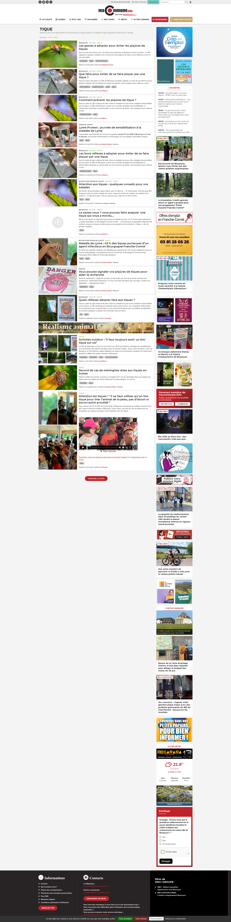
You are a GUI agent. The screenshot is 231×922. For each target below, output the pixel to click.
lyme (81, 140)
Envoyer (166, 861)
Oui (164, 837)
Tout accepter (125, 918)
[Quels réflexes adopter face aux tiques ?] (57, 305)
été (81, 314)
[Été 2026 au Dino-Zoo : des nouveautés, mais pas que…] (174, 421)
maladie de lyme (97, 87)
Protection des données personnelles (56, 893)
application (83, 287)
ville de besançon (101, 61)
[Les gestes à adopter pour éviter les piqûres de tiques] (57, 51)
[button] (186, 2)
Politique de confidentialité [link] (175, 919)
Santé (99, 43)
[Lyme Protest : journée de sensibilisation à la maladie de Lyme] (57, 133)
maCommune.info (138, 457)
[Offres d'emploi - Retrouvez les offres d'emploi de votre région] (174, 222)
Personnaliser (156, 918)
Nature (92, 43)
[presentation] (158, 622)
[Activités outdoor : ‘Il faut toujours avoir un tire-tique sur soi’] (57, 345)
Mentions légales (48, 899)
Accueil (43, 37)
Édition (118, 14)
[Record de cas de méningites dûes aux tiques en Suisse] (57, 376)
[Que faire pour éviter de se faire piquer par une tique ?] (57, 80)
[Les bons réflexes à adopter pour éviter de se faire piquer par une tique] (57, 159)
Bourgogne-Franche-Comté (91, 181)
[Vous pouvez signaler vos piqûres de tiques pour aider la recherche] (57, 277)
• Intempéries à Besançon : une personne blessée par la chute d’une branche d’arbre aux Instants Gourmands (174, 102)
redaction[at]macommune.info (95, 886)
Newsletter (48, 908)
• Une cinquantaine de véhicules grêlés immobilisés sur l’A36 (173, 131)
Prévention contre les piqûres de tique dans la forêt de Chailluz (103, 457)
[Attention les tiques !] (57, 402)
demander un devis (96, 898)
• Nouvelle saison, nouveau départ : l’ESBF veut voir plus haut (172, 94)
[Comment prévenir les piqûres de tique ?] (57, 106)
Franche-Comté (86, 125)
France (82, 269)
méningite (83, 383)
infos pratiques (85, 87)
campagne (83, 357)
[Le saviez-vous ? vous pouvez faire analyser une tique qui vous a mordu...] (57, 218)
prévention (83, 61)
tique (91, 61)
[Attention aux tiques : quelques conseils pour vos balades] (57, 190)
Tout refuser (141, 918)
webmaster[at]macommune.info (96, 915)
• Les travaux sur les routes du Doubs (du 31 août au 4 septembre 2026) (173, 123)
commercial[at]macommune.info (96, 892)
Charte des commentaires (51, 890)
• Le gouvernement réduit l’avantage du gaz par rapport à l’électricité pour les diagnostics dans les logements (173, 113)
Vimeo (81, 460)
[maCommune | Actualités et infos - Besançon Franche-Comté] (115, 10)
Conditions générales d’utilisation (55, 902)
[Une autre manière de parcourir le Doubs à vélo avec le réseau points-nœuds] (174, 554)
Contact (44, 884)
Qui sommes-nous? (49, 887)
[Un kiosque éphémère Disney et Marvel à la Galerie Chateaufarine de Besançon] (174, 337)
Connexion (182, 404)
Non (164, 840)
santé (108, 87)
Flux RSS (44, 896)
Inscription (166, 404)
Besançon (83, 43)
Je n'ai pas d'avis (169, 844)
